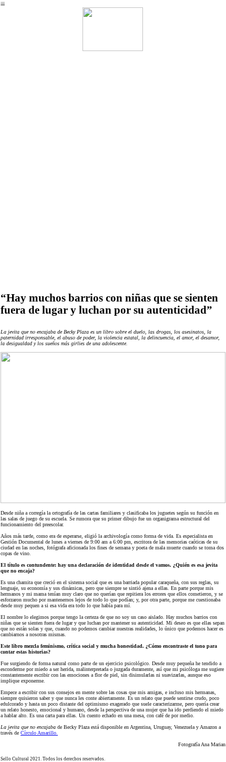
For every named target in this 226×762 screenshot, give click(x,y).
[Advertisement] (113, 171)
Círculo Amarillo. (39, 733)
